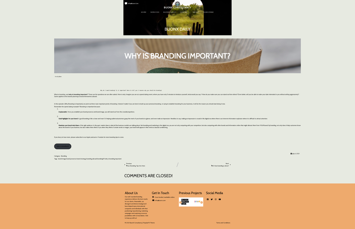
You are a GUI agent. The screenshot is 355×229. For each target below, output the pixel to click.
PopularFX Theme (149, 223)
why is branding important (113, 159)
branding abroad (91, 159)
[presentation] (180, 202)
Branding (64, 156)
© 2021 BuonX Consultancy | (134, 223)
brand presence (71, 159)
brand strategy (81, 159)
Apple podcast (91, 137)
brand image (62, 159)
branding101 (101, 159)
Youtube (100, 137)
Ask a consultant (63, 146)
